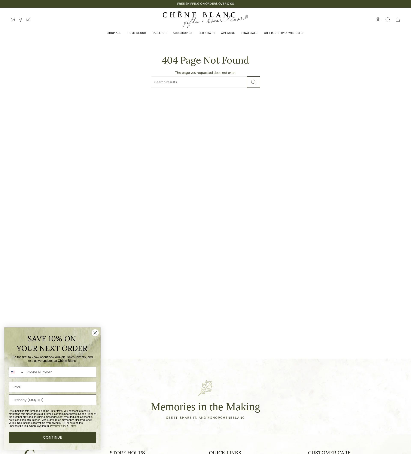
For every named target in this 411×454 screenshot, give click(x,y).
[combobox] (16, 372)
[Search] (253, 82)
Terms (72, 425)
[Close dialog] (95, 333)
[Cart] (398, 19)
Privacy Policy (58, 425)
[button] (388, 19)
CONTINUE (52, 437)
